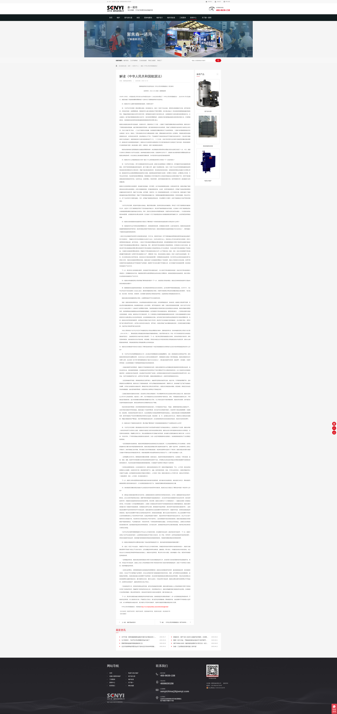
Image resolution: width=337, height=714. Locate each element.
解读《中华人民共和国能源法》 (149, 66)
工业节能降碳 (134, 60)
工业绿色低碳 (143, 60)
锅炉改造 (131, 679)
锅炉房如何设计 (131, 622)
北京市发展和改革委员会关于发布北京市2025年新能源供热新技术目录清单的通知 (139, 646)
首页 (110, 17)
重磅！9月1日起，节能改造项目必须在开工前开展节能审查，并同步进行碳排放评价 (190, 640)
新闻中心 (193, 17)
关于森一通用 (206, 17)
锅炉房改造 (171, 17)
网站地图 (228, 1)
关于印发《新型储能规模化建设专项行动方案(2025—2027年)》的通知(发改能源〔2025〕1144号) (139, 637)
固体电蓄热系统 (208, 146)
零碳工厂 (159, 60)
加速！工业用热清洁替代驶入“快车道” (185, 646)
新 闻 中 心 (136, 66)
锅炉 (118, 17)
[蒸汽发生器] (208, 94)
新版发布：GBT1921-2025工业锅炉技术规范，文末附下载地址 (190, 637)
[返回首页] (334, 433)
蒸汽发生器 (128, 17)
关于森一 (131, 682)
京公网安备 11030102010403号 (216, 687)
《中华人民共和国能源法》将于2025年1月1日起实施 (176, 622)
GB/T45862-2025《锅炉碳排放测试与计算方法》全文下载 (190, 643)
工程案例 (182, 17)
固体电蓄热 (148, 17)
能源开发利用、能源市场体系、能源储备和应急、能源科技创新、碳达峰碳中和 (148, 611)
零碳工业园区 (152, 60)
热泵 (138, 17)
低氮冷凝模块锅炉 (115, 676)
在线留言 (219, 1)
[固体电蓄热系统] (208, 129)
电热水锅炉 (208, 181)
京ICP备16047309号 (216, 685)
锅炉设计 (159, 17)
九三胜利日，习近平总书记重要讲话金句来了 (136, 640)
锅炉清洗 (126, 60)
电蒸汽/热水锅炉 (133, 673)
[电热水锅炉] (208, 164)
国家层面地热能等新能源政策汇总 (132, 643)
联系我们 (210, 1)
